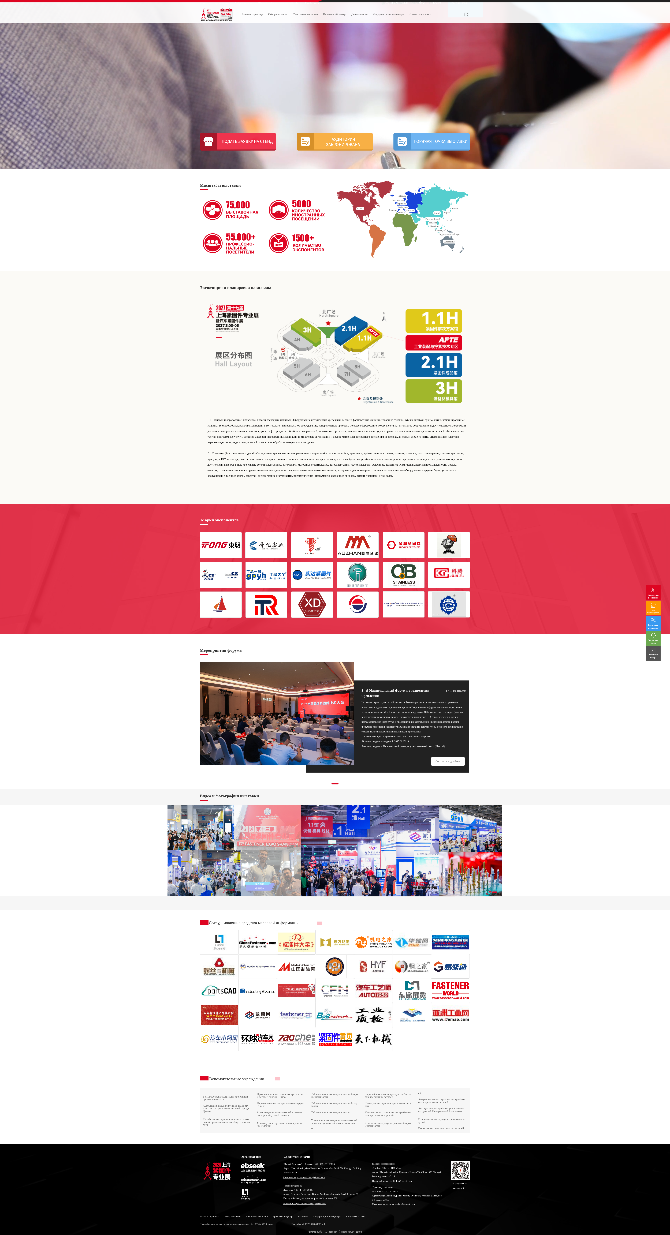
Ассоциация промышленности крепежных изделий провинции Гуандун (334, 1108)
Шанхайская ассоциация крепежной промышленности (226, 1103)
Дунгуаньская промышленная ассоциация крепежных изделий (334, 1117)
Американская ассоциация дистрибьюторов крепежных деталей (441, 1118)
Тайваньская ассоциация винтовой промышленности (334, 1126)
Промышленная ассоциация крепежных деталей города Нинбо (280, 1126)
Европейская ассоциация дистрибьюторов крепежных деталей (388, 1126)
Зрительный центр (282, 1216)
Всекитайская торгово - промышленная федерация (327, 1099)
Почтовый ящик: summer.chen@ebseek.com (304, 1177)
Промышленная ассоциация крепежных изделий (280, 1117)
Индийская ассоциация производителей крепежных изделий (388, 1099)
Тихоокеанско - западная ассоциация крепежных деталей (441, 1108)
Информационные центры (388, 14)
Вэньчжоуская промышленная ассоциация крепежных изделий (280, 1099)
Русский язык (459, 2)
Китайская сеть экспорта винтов (216, 3)
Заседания (303, 1216)
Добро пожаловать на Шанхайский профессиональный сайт (271, 3)
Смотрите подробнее (448, 761)
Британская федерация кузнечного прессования (388, 1117)
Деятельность (359, 14)
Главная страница (252, 14)
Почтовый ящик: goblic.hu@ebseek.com (392, 1181)
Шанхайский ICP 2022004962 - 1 (308, 1224)
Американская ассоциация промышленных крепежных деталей (441, 1097)
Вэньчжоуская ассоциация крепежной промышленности (226, 1121)
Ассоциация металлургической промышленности (280, 1108)
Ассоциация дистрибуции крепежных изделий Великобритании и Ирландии (388, 1108)
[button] (335, 783)
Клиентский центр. (334, 14)
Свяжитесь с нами (420, 14)
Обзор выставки (278, 14)
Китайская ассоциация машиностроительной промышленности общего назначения (226, 1092)
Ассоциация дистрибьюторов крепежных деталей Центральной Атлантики (441, 1127)
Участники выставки (305, 14)
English (437, 2)
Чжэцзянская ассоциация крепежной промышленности (226, 1112)
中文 (422, 2)
